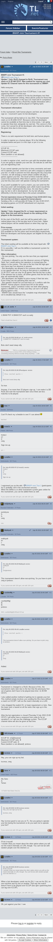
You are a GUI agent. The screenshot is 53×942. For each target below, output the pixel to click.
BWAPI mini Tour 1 (11, 77)
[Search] (50, 22)
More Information (40, 940)
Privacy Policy (21, 935)
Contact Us (42, 935)
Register (10, 1)
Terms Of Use (32, 935)
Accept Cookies (25, 940)
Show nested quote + (13, 374)
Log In (3, 1)
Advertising (11, 935)
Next (46, 62)
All (51, 62)
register (30, 923)
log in (21, 923)
